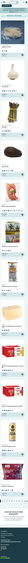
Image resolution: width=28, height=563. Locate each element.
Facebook (3, 547)
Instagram (4, 548)
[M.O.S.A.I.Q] (5, 558)
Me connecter (6, 5)
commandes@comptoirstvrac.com (10, 541)
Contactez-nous (5, 540)
